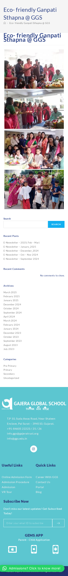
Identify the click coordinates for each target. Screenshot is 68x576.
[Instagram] (33, 448)
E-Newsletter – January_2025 (19, 246)
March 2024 (10, 320)
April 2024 (9, 316)
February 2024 (11, 324)
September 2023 (12, 340)
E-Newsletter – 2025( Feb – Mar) (21, 242)
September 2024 (12, 312)
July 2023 (8, 349)
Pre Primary (10, 365)
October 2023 (11, 337)
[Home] (4, 23)
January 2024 (11, 328)
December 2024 (12, 304)
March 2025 (10, 292)
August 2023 (10, 345)
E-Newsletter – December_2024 (21, 250)
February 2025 (11, 296)
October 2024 (11, 308)
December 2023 (12, 333)
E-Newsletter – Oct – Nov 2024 (20, 254)
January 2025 (11, 300)
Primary (7, 369)
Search (7, 218)
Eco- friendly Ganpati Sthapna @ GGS (29, 23)
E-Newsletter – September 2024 (21, 258)
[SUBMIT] (58, 523)
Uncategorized (11, 378)
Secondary (9, 373)
